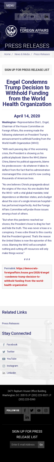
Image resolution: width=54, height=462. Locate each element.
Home (7, 54)
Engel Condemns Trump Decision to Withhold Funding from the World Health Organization (27, 93)
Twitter (25, 16)
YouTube (32, 16)
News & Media (22, 54)
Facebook (18, 16)
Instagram (39, 16)
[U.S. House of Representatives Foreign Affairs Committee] (27, 30)
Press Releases (27, 46)
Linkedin (46, 16)
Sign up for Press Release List (27, 69)
